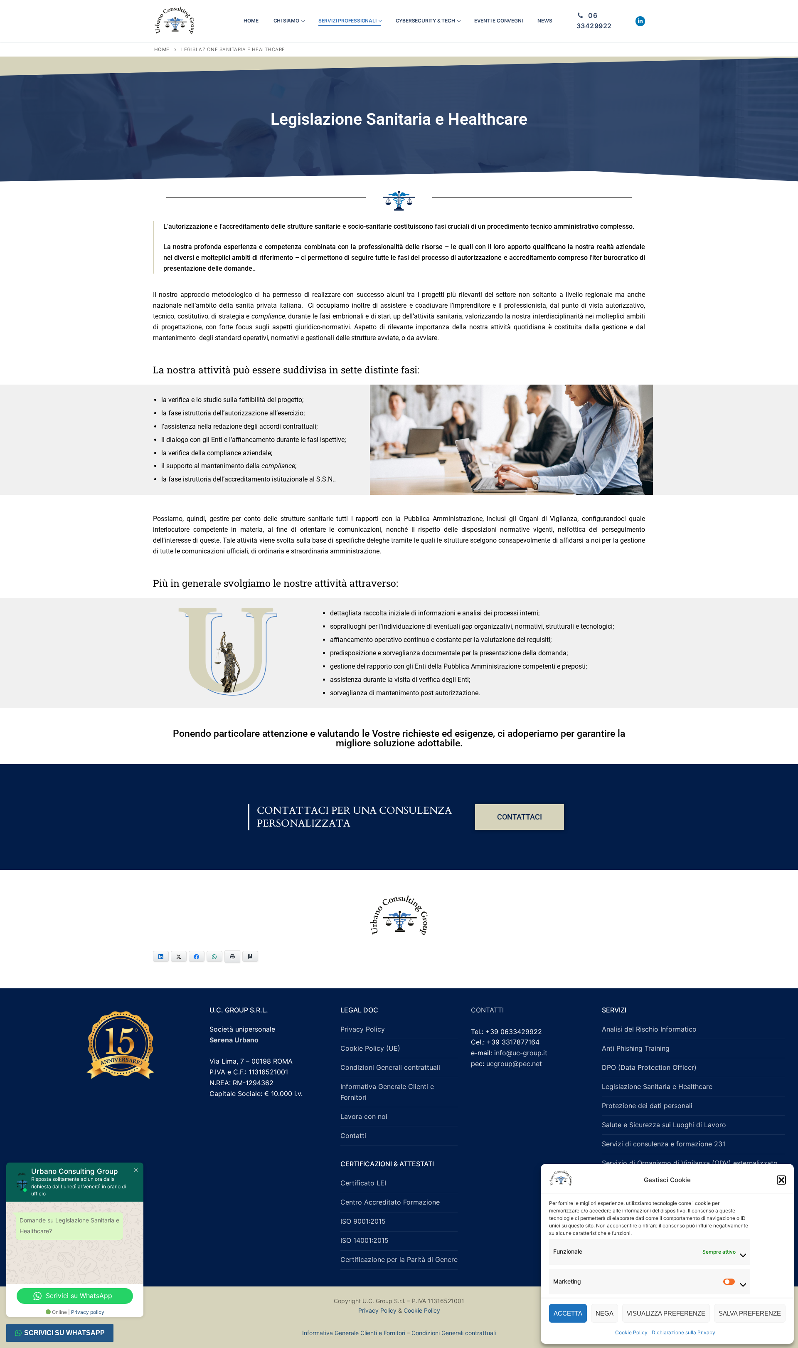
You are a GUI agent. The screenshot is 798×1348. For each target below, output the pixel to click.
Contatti (353, 1135)
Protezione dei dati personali (647, 1105)
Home (162, 49)
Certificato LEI (363, 1183)
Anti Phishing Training (636, 1048)
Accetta (568, 1313)
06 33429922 (594, 20)
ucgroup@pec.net (514, 1063)
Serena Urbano (234, 1040)
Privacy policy (87, 1312)
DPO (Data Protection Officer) (649, 1067)
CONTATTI (487, 1010)
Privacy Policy (362, 1029)
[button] (781, 1180)
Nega (604, 1313)
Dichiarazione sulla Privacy (683, 1332)
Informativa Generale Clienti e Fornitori (387, 1091)
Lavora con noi (363, 1116)
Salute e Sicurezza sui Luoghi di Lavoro (664, 1125)
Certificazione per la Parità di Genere (399, 1259)
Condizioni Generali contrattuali (390, 1067)
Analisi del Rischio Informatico (649, 1029)
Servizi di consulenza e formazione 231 (663, 1144)
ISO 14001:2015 (364, 1240)
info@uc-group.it (520, 1053)
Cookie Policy (631, 1332)
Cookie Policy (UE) (370, 1048)
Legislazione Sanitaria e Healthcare (657, 1086)
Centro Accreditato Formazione (390, 1202)
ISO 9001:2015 (363, 1221)
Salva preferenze (750, 1313)
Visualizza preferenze (666, 1313)
